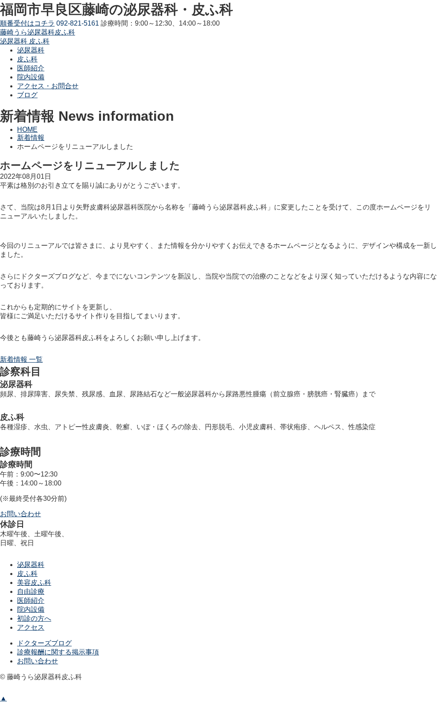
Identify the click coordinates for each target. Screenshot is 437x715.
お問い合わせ (37, 661)
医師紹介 (30, 600)
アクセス (30, 627)
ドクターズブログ (44, 643)
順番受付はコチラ (27, 23)
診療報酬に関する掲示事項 (58, 652)
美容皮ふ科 (34, 582)
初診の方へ (34, 618)
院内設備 (30, 609)
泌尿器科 (30, 564)
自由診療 (30, 591)
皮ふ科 (27, 573)
